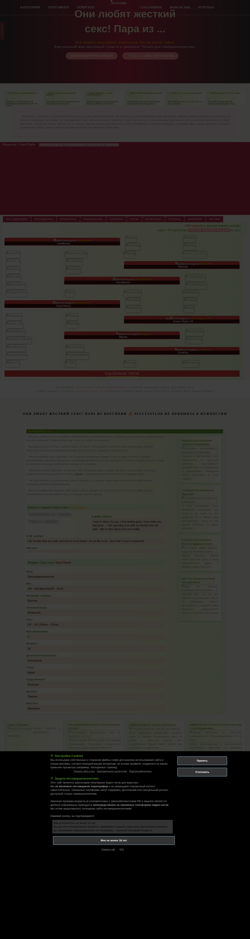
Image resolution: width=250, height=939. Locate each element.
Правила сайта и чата (84, 771)
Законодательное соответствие (112, 771)
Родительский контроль (140, 771)
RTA (122, 849)
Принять (202, 760)
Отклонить (202, 772)
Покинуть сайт (108, 849)
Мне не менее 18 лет (114, 840)
